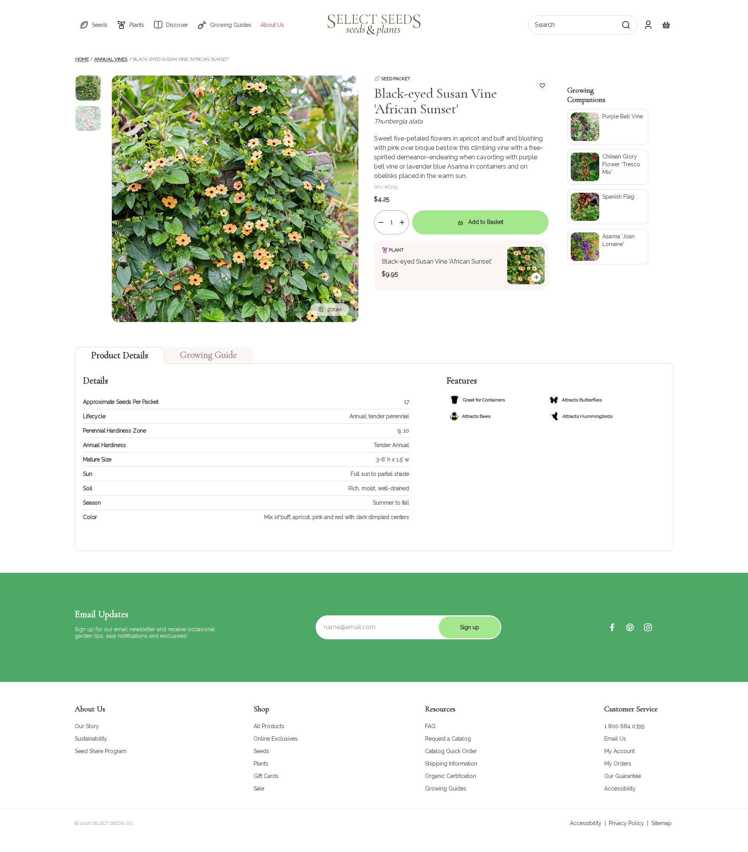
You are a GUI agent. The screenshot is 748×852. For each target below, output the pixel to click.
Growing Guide (208, 355)
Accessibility (586, 823)
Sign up (469, 627)
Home (81, 59)
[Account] (648, 25)
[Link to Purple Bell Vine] (608, 126)
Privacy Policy (626, 823)
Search (545, 24)
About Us (272, 25)
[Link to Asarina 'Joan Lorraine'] (608, 246)
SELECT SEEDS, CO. (113, 823)
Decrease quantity (381, 222)
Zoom (334, 309)
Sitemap (661, 823)
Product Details (119, 355)
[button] (93, 25)
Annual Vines (110, 59)
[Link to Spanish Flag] (608, 207)
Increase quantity (402, 222)
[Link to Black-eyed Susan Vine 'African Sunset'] (461, 265)
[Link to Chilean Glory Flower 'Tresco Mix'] (608, 167)
